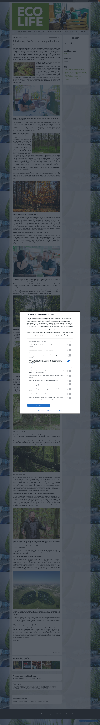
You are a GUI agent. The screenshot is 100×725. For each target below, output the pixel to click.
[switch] (69, 345)
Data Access (50, 410)
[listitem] (50, 341)
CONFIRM (39, 405)
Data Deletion (41, 410)
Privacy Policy (58, 410)
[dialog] (50, 362)
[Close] (77, 314)
